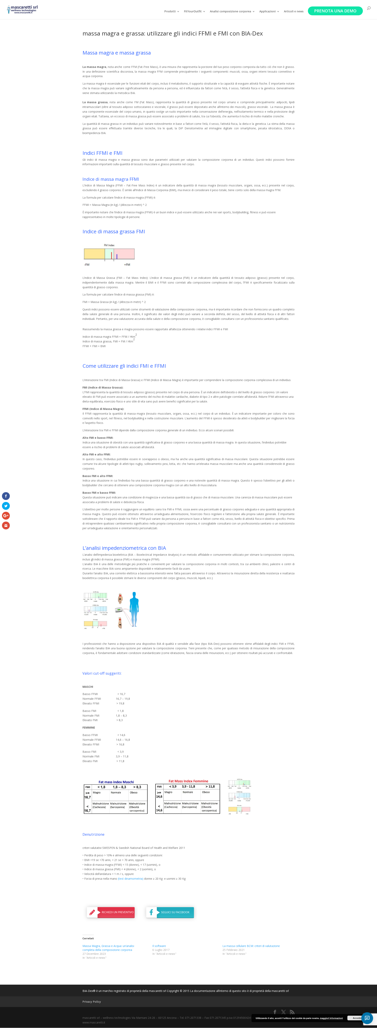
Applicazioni (267, 11)
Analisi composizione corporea (230, 11)
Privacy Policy (91, 1001)
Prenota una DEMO (335, 11)
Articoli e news (294, 11)
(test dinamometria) (130, 878)
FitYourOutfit (193, 11)
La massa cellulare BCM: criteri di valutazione (251, 946)
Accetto (357, 1018)
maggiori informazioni (331, 1018)
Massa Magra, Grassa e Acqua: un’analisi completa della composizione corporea (108, 948)
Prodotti (170, 11)
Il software (159, 946)
